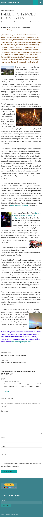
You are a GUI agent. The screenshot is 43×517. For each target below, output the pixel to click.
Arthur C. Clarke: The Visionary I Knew (13, 361)
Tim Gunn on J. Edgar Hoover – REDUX (13, 354)
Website (4, 455)
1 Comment (35, 22)
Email (3, 446)
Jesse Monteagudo (7, 10)
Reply (8, 391)
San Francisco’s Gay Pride (19, 205)
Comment (5, 411)
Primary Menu (40, 2)
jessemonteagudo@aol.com (21, 342)
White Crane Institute (10, 2)
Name (3, 437)
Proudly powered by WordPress (9, 514)
